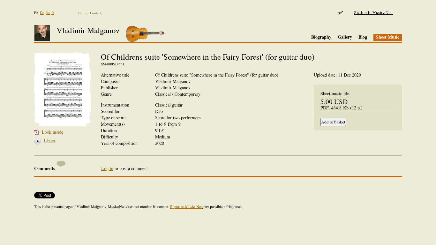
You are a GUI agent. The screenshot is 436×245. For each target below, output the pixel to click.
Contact (95, 13)
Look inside (52, 132)
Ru (48, 12)
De (42, 12)
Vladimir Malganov (88, 30)
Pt (52, 12)
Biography (321, 36)
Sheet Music (387, 36)
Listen (47, 140)
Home (82, 13)
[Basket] (341, 12)
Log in (107, 168)
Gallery (345, 36)
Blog (362, 36)
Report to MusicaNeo (186, 206)
